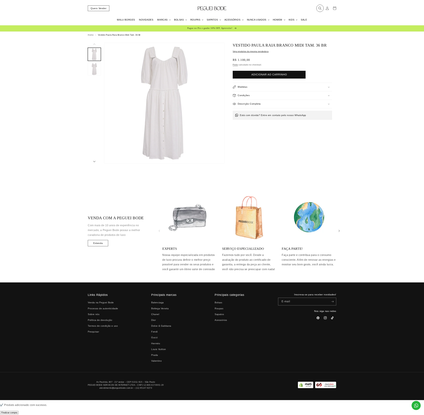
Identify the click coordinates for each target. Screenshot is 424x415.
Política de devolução (100, 320)
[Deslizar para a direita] (94, 161)
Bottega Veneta (160, 308)
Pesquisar (93, 331)
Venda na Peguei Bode (101, 302)
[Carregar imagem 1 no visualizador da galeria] (94, 54)
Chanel (155, 314)
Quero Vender (98, 8)
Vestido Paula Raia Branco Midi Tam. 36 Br (119, 35)
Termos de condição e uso (103, 326)
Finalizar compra (9, 412)
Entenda (98, 243)
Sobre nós (93, 314)
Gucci (154, 337)
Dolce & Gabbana (161, 326)
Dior (153, 320)
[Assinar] (332, 301)
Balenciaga (157, 302)
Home (91, 35)
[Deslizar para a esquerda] (94, 44)
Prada (154, 355)
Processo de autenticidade (103, 308)
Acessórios (221, 320)
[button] (320, 8)
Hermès (155, 343)
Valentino (156, 360)
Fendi (154, 331)
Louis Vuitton (158, 349)
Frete (235, 65)
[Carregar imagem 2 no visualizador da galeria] (94, 69)
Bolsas (218, 302)
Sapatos (219, 314)
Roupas (219, 308)
